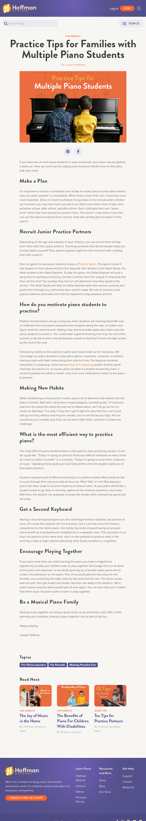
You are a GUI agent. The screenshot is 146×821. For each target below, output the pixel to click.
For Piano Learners (33, 665)
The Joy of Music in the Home (34, 718)
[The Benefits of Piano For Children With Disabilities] (73, 695)
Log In (114, 8)
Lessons (81, 786)
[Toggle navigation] (138, 8)
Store (102, 780)
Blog (102, 786)
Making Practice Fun (83, 665)
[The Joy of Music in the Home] (36, 695)
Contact (127, 782)
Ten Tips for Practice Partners (108, 718)
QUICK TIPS (100, 710)
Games (80, 792)
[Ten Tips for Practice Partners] (110, 695)
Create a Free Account (26, 798)
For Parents (57, 665)
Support (127, 776)
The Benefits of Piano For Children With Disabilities (73, 721)
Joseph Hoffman (75, 64)
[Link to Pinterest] (68, 151)
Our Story (105, 792)
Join (127, 8)
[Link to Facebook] (78, 151)
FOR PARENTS (27, 710)
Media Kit (128, 787)
